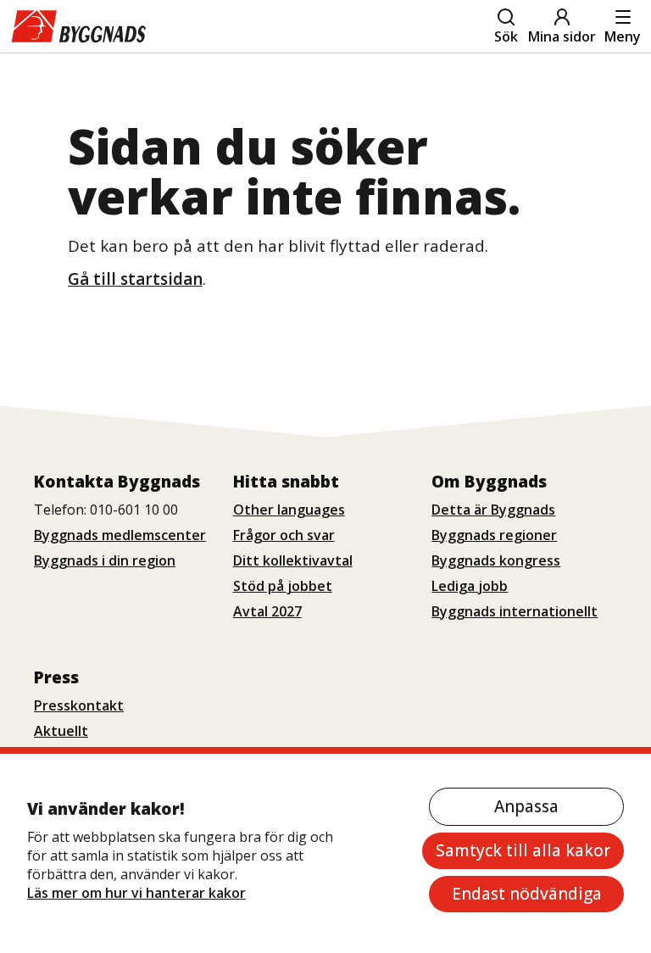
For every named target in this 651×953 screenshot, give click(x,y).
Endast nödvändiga (527, 894)
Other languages (289, 509)
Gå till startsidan (135, 279)
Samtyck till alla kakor (523, 850)
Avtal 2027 (267, 611)
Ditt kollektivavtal (293, 560)
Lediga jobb (469, 586)
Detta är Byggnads (493, 509)
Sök (506, 36)
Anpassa (526, 806)
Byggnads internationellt (514, 611)
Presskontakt (79, 705)
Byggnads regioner (494, 535)
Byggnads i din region (104, 560)
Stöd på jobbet (282, 586)
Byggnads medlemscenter (120, 535)
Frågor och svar (284, 535)
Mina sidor (562, 36)
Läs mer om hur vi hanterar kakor (136, 892)
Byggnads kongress (495, 560)
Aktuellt (61, 731)
